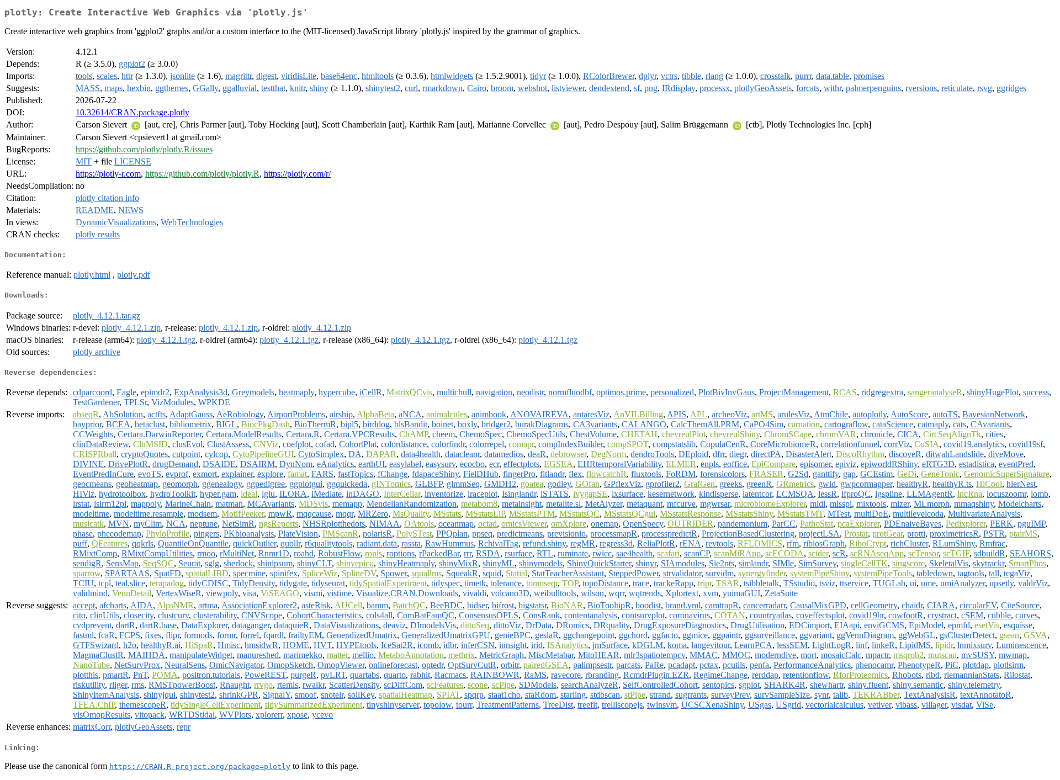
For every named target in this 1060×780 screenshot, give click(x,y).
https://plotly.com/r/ (297, 173)
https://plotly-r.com (108, 173)
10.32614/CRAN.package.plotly (132, 112)
